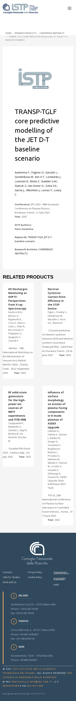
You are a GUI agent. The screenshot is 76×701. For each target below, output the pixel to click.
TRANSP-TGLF (35, 237)
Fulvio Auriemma (24, 229)
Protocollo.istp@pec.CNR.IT (31, 682)
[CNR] (37, 553)
